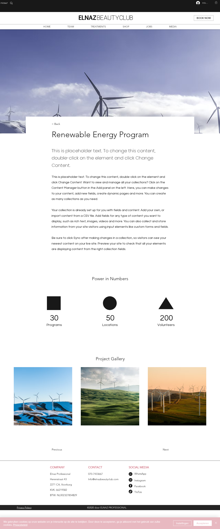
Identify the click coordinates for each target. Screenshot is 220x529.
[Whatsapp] (130, 474)
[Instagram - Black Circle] (130, 480)
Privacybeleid (20, 524)
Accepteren (202, 523)
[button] (216, 2)
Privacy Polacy (24, 507)
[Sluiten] (216, 523)
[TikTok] (130, 491)
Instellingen (182, 523)
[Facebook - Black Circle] (130, 486)
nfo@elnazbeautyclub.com (104, 479)
